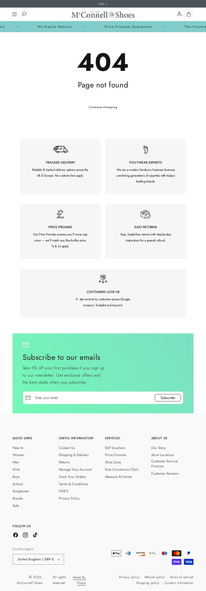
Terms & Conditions (73, 483)
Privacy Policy (69, 498)
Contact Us (67, 447)
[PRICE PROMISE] (60, 231)
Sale (16, 505)
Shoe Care (113, 462)
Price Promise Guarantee (118, 26)
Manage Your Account (75, 469)
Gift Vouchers (115, 447)
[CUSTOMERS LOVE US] (103, 293)
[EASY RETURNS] (146, 231)
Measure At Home (118, 476)
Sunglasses (21, 491)
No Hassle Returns (45, 26)
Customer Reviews (165, 473)
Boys (16, 476)
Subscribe (168, 398)
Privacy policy (129, 577)
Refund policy (155, 577)
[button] (14, 14)
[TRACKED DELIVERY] (60, 166)
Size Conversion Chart (121, 469)
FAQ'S (63, 491)
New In (18, 447)
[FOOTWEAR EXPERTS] (146, 166)
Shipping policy (148, 582)
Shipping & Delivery (74, 454)
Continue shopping (103, 107)
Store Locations (162, 454)
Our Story (158, 447)
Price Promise (115, 454)
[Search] (24, 14)
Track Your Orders (72, 476)
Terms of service (181, 577)
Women (18, 454)
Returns (64, 462)
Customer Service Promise (164, 464)
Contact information (179, 582)
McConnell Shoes (30, 582)
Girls (16, 469)
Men (16, 462)
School (18, 483)
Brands (18, 498)
